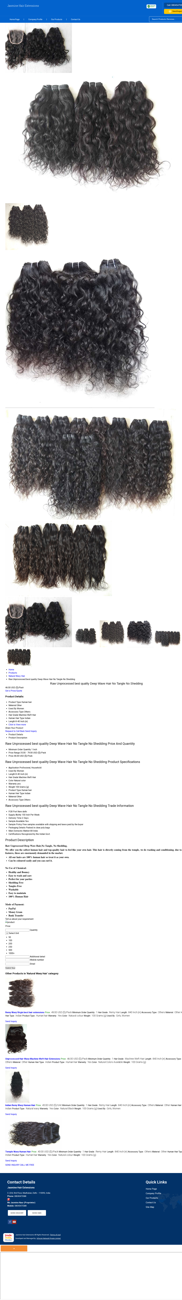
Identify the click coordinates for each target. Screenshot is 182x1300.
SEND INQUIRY (12, 1165)
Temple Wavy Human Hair (18, 1151)
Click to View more (17, 724)
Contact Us (75, 19)
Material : (172, 1012)
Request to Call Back (15, 731)
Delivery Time (15, 818)
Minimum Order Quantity (20, 749)
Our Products (56, 19)
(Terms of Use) (55, 1235)
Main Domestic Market (19, 831)
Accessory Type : (153, 1012)
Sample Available (17, 821)
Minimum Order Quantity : (84, 1012)
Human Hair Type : (39, 1062)
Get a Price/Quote (13, 690)
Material (12, 796)
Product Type (15, 790)
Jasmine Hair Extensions (23, 5)
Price (11, 756)
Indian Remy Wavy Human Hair (20, 1105)
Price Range (14, 752)
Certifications (15, 834)
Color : (72, 1015)
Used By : (118, 1015)
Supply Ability (15, 815)
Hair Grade (13, 777)
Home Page (15, 19)
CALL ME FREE (27, 1165)
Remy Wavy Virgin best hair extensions (24, 1012)
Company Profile (35, 19)
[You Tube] (14, 1223)
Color (11, 780)
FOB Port (13, 811)
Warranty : (55, 1015)
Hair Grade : (109, 1012)
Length (12, 774)
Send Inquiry (31, 731)
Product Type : (35, 1015)
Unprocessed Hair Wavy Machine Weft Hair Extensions (32, 1059)
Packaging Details (17, 827)
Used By (12, 771)
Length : (130, 1012)
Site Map (150, 1207)
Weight (12, 787)
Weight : (95, 1015)
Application (14, 767)
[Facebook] (10, 1223)
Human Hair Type (16, 793)
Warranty (13, 783)
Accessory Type (16, 800)
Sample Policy (15, 824)
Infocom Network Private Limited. (49, 1238)
